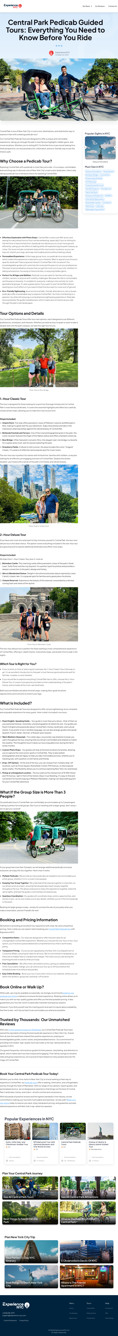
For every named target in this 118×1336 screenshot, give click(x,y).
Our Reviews (100, 6)
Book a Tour (73, 1318)
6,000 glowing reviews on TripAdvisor (25, 1030)
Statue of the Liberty (93, 171)
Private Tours (91, 1318)
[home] (13, 6)
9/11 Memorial (91, 182)
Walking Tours (91, 1313)
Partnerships (109, 1318)
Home (71, 1308)
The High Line (106, 189)
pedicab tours (31, 1082)
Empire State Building (94, 178)
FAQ (106, 1313)
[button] (87, 6)
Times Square (108, 171)
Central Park (105, 175)
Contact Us (112, 6)
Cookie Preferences (10, 1320)
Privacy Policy (23, 1320)
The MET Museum (92, 189)
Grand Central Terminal (94, 185)
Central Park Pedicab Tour (60, 929)
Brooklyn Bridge (92, 175)
